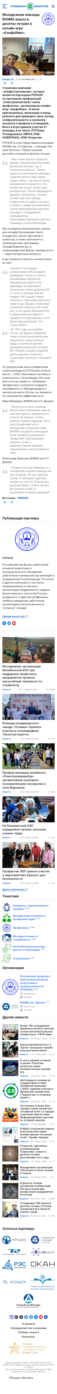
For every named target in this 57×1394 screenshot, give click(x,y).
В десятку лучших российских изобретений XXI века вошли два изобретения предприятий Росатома (36, 1189)
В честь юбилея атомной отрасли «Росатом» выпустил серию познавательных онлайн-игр (35, 1066)
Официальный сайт (13, 616)
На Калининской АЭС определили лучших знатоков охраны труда (24, 829)
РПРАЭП (22, 498)
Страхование (21, 958)
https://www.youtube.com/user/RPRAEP (14, 623)
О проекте (28, 1323)
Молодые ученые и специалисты (25, 938)
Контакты (28, 1336)
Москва (28, 997)
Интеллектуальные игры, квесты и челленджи (29, 948)
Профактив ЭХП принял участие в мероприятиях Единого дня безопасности (26, 875)
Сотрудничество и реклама (28, 1328)
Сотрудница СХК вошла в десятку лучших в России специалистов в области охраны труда (35, 1207)
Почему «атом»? (28, 1332)
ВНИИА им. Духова (32, 1002)
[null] (5, 83)
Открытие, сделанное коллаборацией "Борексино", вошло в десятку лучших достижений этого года (34, 1151)
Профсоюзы (21, 927)
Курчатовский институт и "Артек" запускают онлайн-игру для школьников (36, 1047)
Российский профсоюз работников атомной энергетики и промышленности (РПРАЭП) (35, 983)
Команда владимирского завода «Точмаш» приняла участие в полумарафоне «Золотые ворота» (21, 728)
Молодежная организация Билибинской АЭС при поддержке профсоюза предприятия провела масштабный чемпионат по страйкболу (22, 676)
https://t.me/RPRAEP (9, 623)
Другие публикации (13, 889)
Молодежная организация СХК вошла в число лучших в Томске (36, 1170)
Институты (29, 1006)
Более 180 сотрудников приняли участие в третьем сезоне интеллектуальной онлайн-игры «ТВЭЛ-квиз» (37, 1030)
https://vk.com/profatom (4, 623)
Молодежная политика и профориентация (29, 917)
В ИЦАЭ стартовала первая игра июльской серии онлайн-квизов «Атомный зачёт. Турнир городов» (37, 1133)
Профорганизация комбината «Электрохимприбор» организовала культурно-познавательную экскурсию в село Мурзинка (24, 780)
